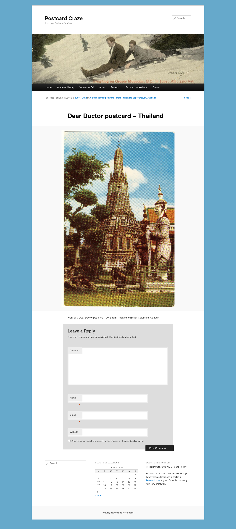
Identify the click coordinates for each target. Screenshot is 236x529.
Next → (187, 97)
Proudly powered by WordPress (118, 512)
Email (75, 415)
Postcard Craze (64, 18)
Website (74, 431)
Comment (75, 350)
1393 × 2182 (81, 97)
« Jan (98, 495)
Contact (156, 87)
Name (75, 398)
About (102, 87)
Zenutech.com (153, 480)
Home (48, 87)
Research (115, 87)
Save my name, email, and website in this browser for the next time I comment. (108, 440)
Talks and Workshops (136, 87)
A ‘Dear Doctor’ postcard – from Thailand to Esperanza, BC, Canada (122, 97)
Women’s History (65, 87)
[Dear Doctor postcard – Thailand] (118, 218)
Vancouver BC (86, 87)
